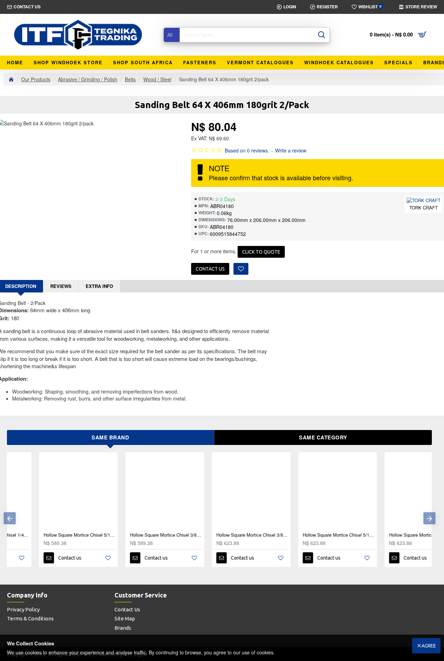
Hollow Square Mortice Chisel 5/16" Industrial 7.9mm (307, 535)
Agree (428, 645)
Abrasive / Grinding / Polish (87, 79)
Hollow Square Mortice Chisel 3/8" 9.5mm (134, 535)
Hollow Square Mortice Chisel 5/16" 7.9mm (48, 535)
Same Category (323, 437)
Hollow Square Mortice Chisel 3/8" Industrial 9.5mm (221, 535)
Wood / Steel (157, 79)
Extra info (99, 286)
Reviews (60, 286)
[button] (9, 518)
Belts (130, 79)
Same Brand (110, 437)
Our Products (35, 79)
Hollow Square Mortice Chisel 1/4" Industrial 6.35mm (393, 535)
